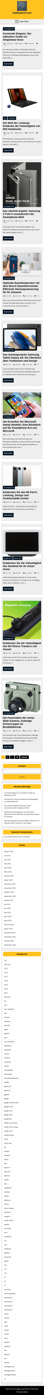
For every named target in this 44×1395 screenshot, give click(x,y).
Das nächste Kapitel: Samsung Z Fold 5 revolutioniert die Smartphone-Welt (21, 214)
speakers (7, 1346)
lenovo (6, 1204)
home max (17, 558)
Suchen (22, 766)
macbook (7, 1212)
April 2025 (8, 916)
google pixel (8, 1115)
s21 (5, 1269)
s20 (5, 1265)
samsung (7, 1289)
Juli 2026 (7, 856)
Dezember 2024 (9, 933)
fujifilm (6, 1082)
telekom (7, 1354)
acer (5, 1005)
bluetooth (7, 1050)
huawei (6, 1151)
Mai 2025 (7, 912)
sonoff (6, 1334)
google (6, 1098)
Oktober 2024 (9, 941)
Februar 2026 (9, 876)
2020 (6, 989)
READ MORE (9, 64)
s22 (5, 1273)
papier (6, 1261)
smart (6, 1326)
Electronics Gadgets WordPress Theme (21, 1389)
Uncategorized (9, 29)
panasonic (7, 1257)
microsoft (7, 1228)
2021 (6, 993)
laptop (6, 1196)
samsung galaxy (9, 1293)
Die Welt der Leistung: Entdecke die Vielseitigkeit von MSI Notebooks (21, 125)
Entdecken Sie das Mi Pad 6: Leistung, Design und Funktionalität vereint (20, 495)
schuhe (6, 1318)
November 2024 (10, 937)
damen (6, 1066)
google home (8, 1107)
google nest (8, 558)
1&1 (5, 960)
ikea (5, 1163)
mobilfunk (7, 1237)
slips (5, 1322)
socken (6, 1330)
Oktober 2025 (9, 892)
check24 (7, 1058)
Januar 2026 (8, 880)
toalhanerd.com (22, 12)
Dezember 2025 (9, 884)
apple (6, 1029)
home (6, 1139)
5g (5, 1001)
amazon (7, 1017)
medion (7, 1224)
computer (7, 1062)
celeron (6, 1054)
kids (5, 1184)
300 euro (7, 997)
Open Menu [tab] (24, 21)
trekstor (7, 1362)
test (5, 1358)
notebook (12, 118)
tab (5, 1350)
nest (5, 1245)
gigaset (6, 1094)
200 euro (7, 964)
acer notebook (9, 1009)
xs (5, 1379)
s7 (5, 1285)
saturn (6, 1314)
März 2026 (8, 872)
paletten (7, 1253)
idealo (6, 1159)
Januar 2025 (8, 929)
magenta (7, 1216)
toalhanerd (20, 43)
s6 (5, 1281)
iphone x (7, 1176)
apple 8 (6, 1033)
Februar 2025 (9, 925)
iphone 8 (7, 1172)
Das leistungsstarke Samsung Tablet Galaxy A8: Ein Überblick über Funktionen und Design (22, 357)
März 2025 (8, 921)
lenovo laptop (9, 1208)
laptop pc (7, 1200)
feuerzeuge (8, 1074)
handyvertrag (9, 1135)
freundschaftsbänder (11, 1078)
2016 (6, 973)
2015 (6, 968)
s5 (5, 1277)
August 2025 (8, 900)
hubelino (7, 1155)
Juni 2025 (7, 908)
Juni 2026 (7, 860)
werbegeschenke (10, 1375)
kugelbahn (7, 1188)
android (7, 1025)
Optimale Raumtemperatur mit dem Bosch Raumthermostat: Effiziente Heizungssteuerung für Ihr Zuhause (22, 814)
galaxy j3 (7, 1090)
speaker (7, 1342)
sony (5, 1338)
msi (5, 118)
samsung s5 (8, 1301)
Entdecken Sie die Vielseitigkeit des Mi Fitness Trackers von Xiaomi (22, 646)
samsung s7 (8, 1310)
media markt (8, 1220)
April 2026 (8, 868)
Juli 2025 (7, 904)
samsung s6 (8, 1306)
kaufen (6, 1180)
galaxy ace (7, 1086)
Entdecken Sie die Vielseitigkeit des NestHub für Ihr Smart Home (22, 566)
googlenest (8, 1119)
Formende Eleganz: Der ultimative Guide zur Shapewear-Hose (17, 36)
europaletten (8, 1070)
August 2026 (8, 851)
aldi (5, 1013)
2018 (6, 981)
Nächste (24, 757)
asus (5, 1038)
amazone (7, 1021)
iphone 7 (7, 1168)
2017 (6, 977)
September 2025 (10, 896)
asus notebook (9, 1042)
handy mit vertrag (10, 1123)
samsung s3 (8, 1297)
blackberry (8, 1046)
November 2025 (10, 888)
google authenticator (11, 1103)
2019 (6, 985)
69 (17, 757)
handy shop (8, 1131)
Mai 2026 (7, 864)
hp (5, 1147)
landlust (7, 1192)
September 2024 (10, 945)
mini (5, 1232)
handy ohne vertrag (11, 1127)
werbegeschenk (9, 1371)
